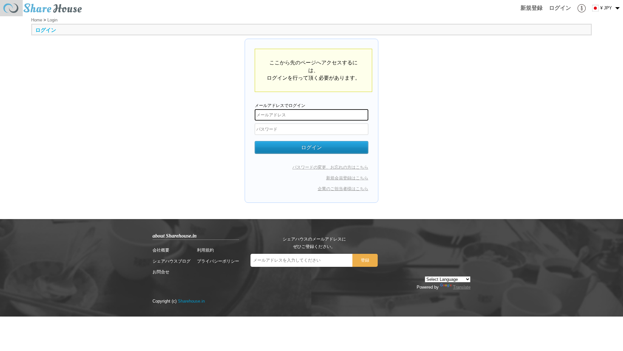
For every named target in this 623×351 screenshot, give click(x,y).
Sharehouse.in (191, 301)
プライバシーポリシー (218, 261)
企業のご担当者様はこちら (343, 188)
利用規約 (205, 250)
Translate (461, 287)
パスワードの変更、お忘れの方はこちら (330, 167)
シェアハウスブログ (171, 261)
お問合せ (161, 271)
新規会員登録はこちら (347, 178)
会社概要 (161, 250)
